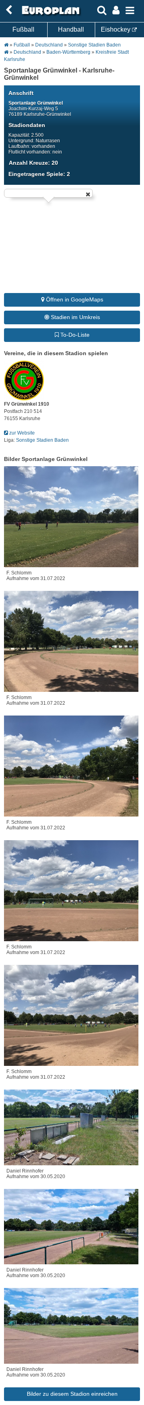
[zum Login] (9, 10)
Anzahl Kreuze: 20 (33, 163)
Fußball (23, 29)
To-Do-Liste (74, 335)
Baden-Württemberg (68, 52)
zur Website (21, 433)
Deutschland (49, 45)
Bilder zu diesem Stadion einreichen (72, 1394)
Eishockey (116, 29)
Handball (71, 29)
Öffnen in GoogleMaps (73, 299)
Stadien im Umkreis (74, 317)
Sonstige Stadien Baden (94, 45)
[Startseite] (50, 15)
